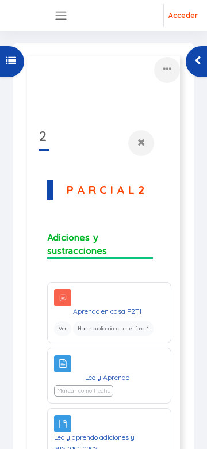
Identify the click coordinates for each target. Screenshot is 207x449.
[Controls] (167, 70)
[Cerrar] (141, 143)
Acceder (183, 15)
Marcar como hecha (84, 390)
